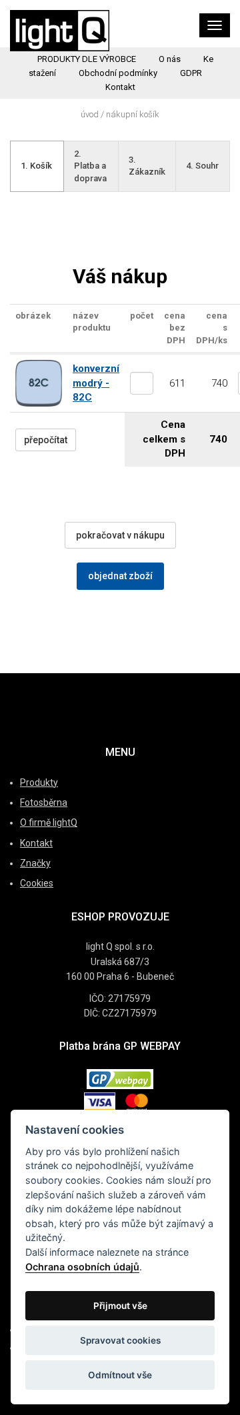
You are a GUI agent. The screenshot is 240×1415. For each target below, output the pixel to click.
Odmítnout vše (120, 1375)
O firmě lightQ (48, 822)
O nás (170, 59)
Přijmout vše (120, 1305)
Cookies (36, 883)
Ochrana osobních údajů (82, 1266)
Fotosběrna (43, 802)
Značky (35, 863)
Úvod (90, 114)
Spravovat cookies (120, 1340)
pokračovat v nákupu (120, 535)
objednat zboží (120, 576)
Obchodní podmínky (118, 73)
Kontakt (120, 87)
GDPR (191, 73)
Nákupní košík (132, 114)
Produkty (39, 782)
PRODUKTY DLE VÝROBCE (86, 59)
